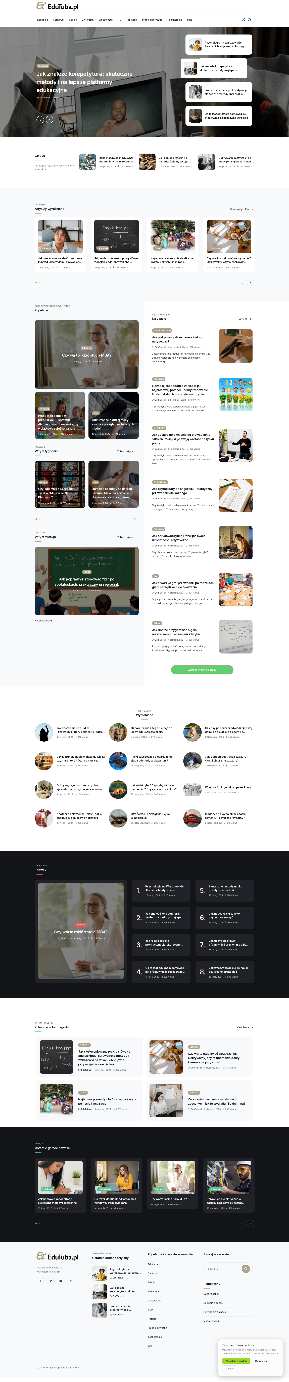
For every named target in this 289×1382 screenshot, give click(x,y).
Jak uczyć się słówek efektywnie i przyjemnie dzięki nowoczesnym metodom (228, 942)
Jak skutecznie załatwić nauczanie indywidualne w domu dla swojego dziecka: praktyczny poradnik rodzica (60, 260)
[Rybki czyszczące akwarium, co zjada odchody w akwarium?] (118, 761)
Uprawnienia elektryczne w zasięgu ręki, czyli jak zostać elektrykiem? (224, 1201)
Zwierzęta (153, 1291)
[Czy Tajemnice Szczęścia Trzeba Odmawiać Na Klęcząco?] (60, 484)
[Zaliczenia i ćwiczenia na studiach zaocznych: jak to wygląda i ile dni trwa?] (166, 1100)
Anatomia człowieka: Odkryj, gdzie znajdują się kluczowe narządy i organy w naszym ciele (79, 816)
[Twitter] (50, 1281)
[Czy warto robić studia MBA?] (87, 354)
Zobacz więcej (125, 451)
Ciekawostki (154, 1300)
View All (243, 319)
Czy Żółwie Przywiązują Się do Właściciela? (150, 815)
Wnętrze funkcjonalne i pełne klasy (228, 787)
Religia (151, 1282)
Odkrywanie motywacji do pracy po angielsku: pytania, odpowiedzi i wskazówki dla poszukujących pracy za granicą (236, 159)
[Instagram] (71, 1281)
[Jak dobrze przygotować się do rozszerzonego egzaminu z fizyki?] (236, 636)
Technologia (105, 1189)
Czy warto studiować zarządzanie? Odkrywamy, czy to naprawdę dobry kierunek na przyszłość (229, 260)
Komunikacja (160, 482)
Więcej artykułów (240, 209)
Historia (152, 1318)
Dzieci (158, 248)
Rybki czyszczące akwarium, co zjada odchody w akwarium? (152, 758)
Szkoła (157, 623)
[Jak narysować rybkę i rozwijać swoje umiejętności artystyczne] (236, 542)
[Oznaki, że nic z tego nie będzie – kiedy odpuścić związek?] (118, 732)
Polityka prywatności (215, 1311)
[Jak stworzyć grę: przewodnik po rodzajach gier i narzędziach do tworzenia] (236, 589)
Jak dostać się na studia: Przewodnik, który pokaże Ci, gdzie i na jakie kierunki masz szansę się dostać (80, 730)
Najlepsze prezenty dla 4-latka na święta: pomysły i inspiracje (172, 260)
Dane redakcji (211, 1293)
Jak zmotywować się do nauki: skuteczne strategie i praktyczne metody (228, 970)
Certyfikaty (159, 428)
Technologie (155, 1336)
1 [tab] (36, 282)
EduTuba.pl (160, 347)
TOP (150, 1309)
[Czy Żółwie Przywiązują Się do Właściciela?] (118, 818)
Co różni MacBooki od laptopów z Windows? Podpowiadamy (115, 1200)
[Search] (249, 20)
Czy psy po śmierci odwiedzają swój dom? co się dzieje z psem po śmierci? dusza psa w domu (228, 730)
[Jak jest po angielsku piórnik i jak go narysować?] (236, 346)
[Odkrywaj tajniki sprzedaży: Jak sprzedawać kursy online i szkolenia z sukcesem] (44, 789)
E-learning (216, 1189)
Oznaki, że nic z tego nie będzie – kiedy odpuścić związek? (152, 730)
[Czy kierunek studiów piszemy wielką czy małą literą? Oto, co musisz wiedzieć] (44, 761)
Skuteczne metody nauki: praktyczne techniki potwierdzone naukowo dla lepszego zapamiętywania (227, 888)
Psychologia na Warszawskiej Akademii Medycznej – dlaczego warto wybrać (164, 888)
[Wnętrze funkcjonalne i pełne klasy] (192, 789)
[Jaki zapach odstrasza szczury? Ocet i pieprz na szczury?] (192, 761)
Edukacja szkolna (162, 330)
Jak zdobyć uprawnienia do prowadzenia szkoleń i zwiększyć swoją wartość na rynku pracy (183, 439)
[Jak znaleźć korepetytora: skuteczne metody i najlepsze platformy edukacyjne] (144, 82)
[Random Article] (243, 20)
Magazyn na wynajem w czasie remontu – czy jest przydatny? (225, 815)
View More (243, 1027)
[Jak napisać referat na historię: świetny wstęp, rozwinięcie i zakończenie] (147, 162)
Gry (155, 576)
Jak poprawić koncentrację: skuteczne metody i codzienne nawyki (57, 1201)
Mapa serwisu (211, 1321)
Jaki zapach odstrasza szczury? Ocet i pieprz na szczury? (226, 758)
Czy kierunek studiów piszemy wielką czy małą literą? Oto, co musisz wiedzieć (81, 758)
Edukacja (46, 248)
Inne (150, 1345)
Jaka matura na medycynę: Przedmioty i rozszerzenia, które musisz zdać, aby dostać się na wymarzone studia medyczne (116, 159)
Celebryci (153, 1273)
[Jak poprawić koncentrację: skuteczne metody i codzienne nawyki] (60, 1177)
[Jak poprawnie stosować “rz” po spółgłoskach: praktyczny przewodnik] (87, 581)
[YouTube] (61, 1281)
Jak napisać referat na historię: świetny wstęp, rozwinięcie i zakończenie (175, 159)
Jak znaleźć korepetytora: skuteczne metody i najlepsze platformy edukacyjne (164, 915)
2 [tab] (39, 282)
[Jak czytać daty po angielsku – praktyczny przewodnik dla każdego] (236, 495)
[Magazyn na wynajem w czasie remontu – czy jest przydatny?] (192, 818)
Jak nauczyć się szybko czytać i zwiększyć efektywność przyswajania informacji (226, 915)
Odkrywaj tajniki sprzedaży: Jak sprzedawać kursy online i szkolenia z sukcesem (80, 787)
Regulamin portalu (213, 1302)
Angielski (103, 248)
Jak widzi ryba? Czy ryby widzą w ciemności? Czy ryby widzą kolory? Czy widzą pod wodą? (154, 787)
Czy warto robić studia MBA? (169, 1199)
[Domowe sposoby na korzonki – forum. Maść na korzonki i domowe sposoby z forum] (113, 484)
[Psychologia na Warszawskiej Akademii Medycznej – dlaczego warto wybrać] (99, 1273)
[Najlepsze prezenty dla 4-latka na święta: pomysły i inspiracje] (173, 236)
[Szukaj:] (228, 1268)
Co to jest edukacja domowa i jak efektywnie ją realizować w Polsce (165, 970)
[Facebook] (40, 1281)
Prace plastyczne (157, 1327)
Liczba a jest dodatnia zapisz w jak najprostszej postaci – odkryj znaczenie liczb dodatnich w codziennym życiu (180, 390)
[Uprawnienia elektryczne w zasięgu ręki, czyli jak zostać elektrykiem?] (229, 1177)
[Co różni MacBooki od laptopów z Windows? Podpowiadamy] (116, 1177)
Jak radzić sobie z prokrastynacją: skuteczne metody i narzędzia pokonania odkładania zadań (165, 942)
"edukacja (159, 379)
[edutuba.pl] (57, 6)
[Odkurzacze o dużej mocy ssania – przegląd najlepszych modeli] (113, 415)
